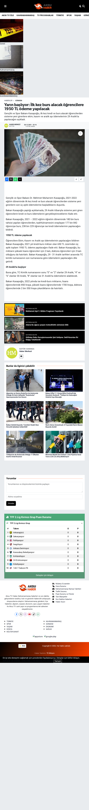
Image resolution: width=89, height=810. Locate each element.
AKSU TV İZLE (8, 15)
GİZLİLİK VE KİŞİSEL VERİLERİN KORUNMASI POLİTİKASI (28, 661)
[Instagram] (25, 614)
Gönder (11, 503)
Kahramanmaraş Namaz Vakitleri (68, 589)
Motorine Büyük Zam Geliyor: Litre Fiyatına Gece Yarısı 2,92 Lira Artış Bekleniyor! (63, 456)
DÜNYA (9, 629)
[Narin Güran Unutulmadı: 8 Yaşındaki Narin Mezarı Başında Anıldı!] (64, 412)
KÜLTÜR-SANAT (13, 632)
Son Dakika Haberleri (64, 599)
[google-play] (50, 636)
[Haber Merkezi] (11, 353)
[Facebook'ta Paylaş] (6, 179)
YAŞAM (77, 15)
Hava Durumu (61, 586)
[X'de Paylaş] (11, 179)
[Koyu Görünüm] (80, 6)
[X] (21, 614)
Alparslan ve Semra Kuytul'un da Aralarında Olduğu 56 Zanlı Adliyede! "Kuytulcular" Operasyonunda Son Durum (22, 395)
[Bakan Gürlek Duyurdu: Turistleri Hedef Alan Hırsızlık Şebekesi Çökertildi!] (25, 412)
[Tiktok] (34, 614)
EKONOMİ (50, 627)
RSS (23, 646)
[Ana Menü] (5, 6)
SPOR (69, 15)
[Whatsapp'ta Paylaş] (15, 179)
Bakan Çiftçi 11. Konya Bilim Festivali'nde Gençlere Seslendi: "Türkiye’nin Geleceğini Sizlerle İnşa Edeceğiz (61, 395)
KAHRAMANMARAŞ (25, 15)
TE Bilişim (50, 653)
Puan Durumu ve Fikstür (65, 594)
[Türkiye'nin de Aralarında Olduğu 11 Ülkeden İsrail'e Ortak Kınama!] (25, 442)
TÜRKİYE (60, 15)
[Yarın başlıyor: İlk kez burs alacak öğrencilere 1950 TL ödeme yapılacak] (44, 152)
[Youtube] (29, 614)
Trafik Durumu (61, 591)
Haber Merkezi (25, 351)
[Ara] (83, 6)
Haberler (8, 100)
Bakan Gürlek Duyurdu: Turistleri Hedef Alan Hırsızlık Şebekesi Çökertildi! (22, 426)
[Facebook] (17, 614)
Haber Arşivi (60, 602)
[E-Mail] (21, 356)
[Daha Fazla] (20, 179)
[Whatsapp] (38, 614)
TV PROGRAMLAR (45, 15)
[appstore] (38, 636)
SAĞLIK (49, 629)
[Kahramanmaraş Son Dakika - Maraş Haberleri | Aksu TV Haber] (43, 6)
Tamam (57, 661)
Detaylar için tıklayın (44, 575)
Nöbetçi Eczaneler (63, 584)
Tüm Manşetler (61, 597)
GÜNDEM (18, 100)
